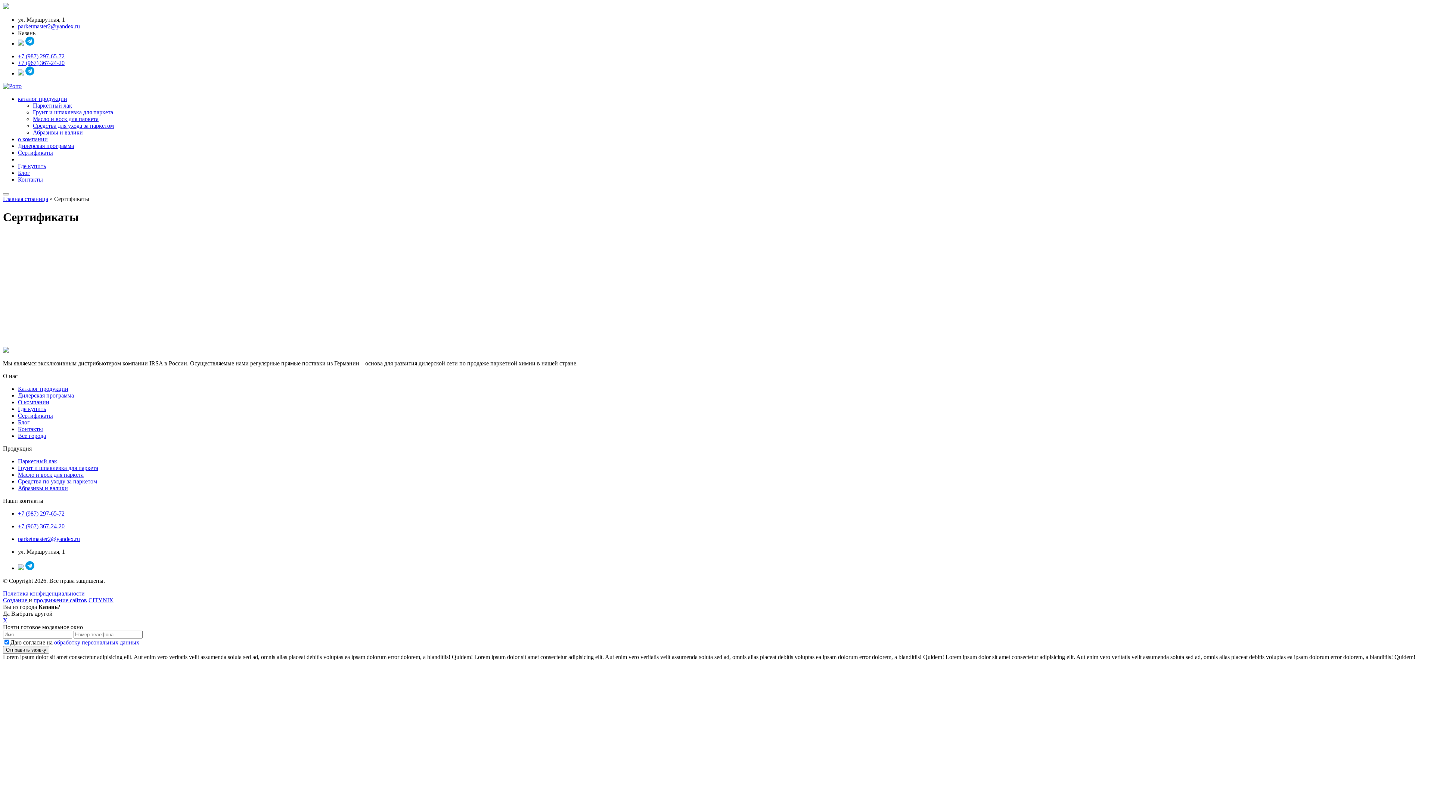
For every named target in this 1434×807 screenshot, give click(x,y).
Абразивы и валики (58, 132)
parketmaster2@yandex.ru (49, 26)
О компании (33, 402)
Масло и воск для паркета (66, 119)
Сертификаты (35, 152)
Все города (32, 436)
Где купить (32, 166)
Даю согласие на (74, 642)
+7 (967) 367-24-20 (41, 63)
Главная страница (25, 199)
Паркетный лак (52, 105)
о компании (33, 139)
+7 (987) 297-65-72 (41, 56)
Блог (24, 173)
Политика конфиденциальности (44, 593)
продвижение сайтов (60, 600)
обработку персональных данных (96, 642)
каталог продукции (42, 99)
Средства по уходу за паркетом (57, 481)
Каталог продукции (43, 389)
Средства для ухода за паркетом (73, 126)
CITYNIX (101, 600)
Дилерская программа (46, 146)
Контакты (30, 179)
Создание (16, 600)
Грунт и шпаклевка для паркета (73, 112)
